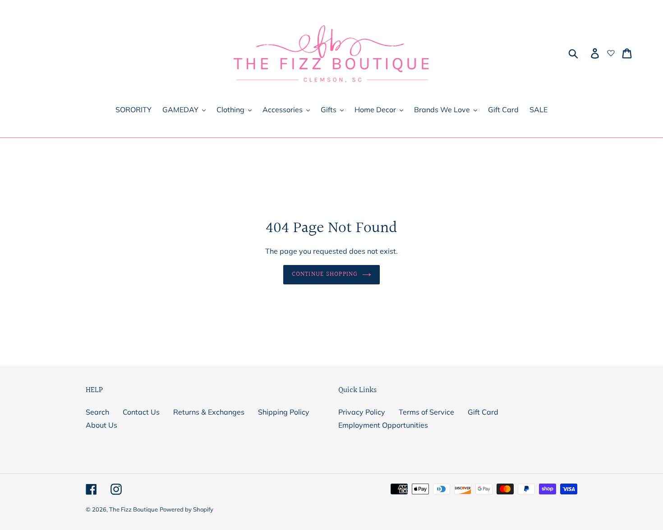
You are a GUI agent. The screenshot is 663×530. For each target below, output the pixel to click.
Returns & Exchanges (208, 411)
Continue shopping (325, 274)
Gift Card (483, 411)
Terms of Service (426, 411)
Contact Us (141, 411)
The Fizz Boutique (133, 509)
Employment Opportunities (383, 424)
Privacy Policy (361, 411)
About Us (101, 424)
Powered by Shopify (186, 509)
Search (97, 411)
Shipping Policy (283, 411)
